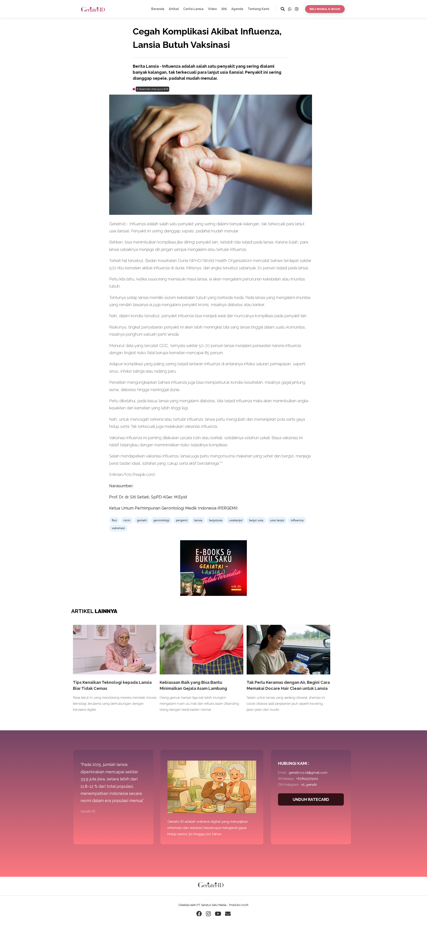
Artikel (174, 9)
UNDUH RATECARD (311, 799)
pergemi (181, 520)
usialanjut (235, 520)
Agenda (237, 9)
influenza (297, 520)
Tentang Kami (258, 9)
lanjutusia (215, 520)
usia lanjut (277, 520)
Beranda (157, 9)
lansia (198, 520)
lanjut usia (256, 520)
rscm (126, 520)
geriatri (142, 520)
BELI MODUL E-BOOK (325, 9)
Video (212, 9)
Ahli (224, 9)
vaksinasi (118, 528)
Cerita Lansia (193, 9)
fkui (114, 520)
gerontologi (161, 520)
